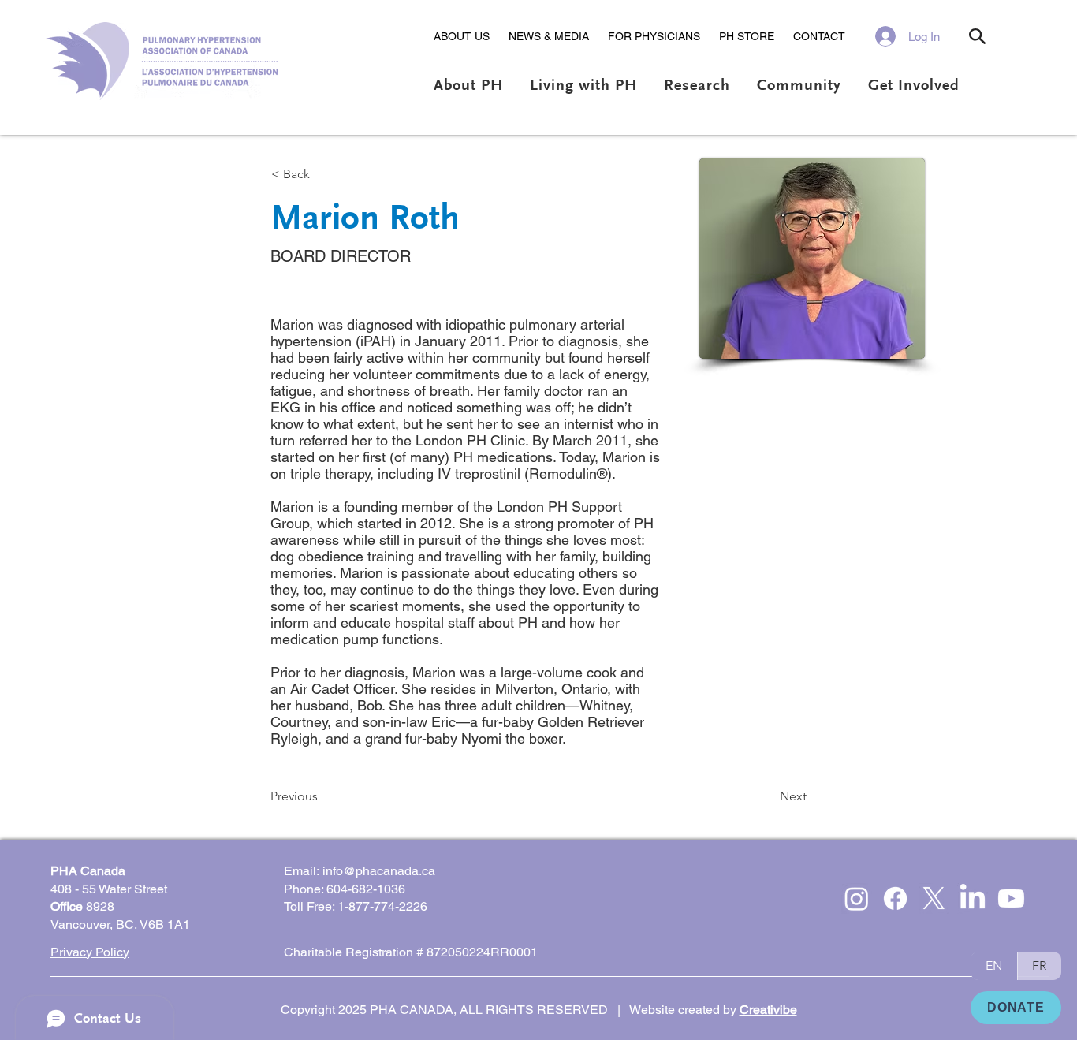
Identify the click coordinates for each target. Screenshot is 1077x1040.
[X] (934, 898)
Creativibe (768, 1009)
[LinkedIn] (972, 898)
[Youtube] (1011, 898)
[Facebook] (895, 898)
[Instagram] (856, 898)
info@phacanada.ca (378, 870)
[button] (462, 36)
